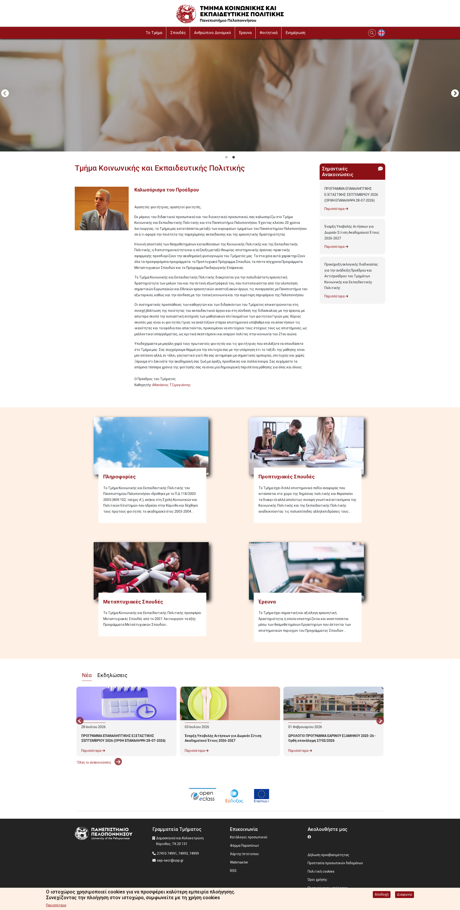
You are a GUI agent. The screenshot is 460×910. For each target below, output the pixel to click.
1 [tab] (226, 157)
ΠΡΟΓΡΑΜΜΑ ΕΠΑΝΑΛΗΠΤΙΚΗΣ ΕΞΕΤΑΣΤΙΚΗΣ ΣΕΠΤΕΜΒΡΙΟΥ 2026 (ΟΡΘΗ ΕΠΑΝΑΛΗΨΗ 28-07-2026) (351, 194)
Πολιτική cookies (321, 871)
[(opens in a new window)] (202, 796)
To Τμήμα (154, 32)
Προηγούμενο (5, 94)
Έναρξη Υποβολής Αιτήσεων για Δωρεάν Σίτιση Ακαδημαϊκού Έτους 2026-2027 (352, 232)
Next (455, 94)
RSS (233, 871)
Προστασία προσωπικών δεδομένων (335, 863)
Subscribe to (77, 393)
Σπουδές (178, 32)
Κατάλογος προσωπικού (248, 837)
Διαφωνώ (404, 894)
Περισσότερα (334, 209)
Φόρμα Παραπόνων (244, 845)
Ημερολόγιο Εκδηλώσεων (96, 775)
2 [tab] (233, 157)
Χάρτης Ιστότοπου (244, 854)
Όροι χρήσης (317, 879)
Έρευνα (245, 32)
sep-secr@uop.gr (170, 860)
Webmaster (239, 862)
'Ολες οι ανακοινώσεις (94, 762)
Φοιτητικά (268, 32)
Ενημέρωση (295, 32)
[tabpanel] (230, 93)
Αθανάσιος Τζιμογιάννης (171, 385)
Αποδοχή (382, 894)
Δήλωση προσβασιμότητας (328, 855)
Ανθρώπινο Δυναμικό (212, 32)
